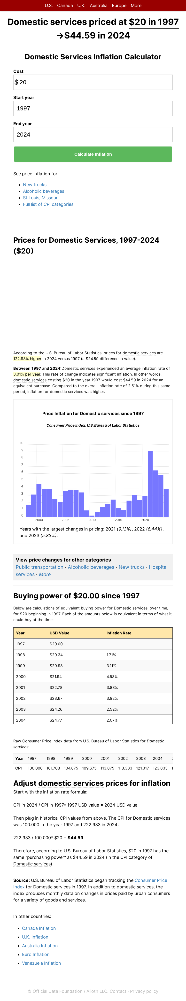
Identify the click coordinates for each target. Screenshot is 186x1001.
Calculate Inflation (93, 154)
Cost (18, 71)
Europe (119, 5)
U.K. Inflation (35, 936)
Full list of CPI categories (48, 204)
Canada (65, 5)
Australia (99, 5)
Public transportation (39, 567)
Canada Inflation (39, 928)
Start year (23, 97)
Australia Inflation (40, 945)
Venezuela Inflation (41, 963)
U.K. (81, 5)
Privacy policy (144, 991)
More (136, 5)
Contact (118, 991)
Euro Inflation (36, 954)
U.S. (49, 5)
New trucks (34, 184)
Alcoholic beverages (43, 191)
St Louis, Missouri (41, 197)
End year (22, 123)
